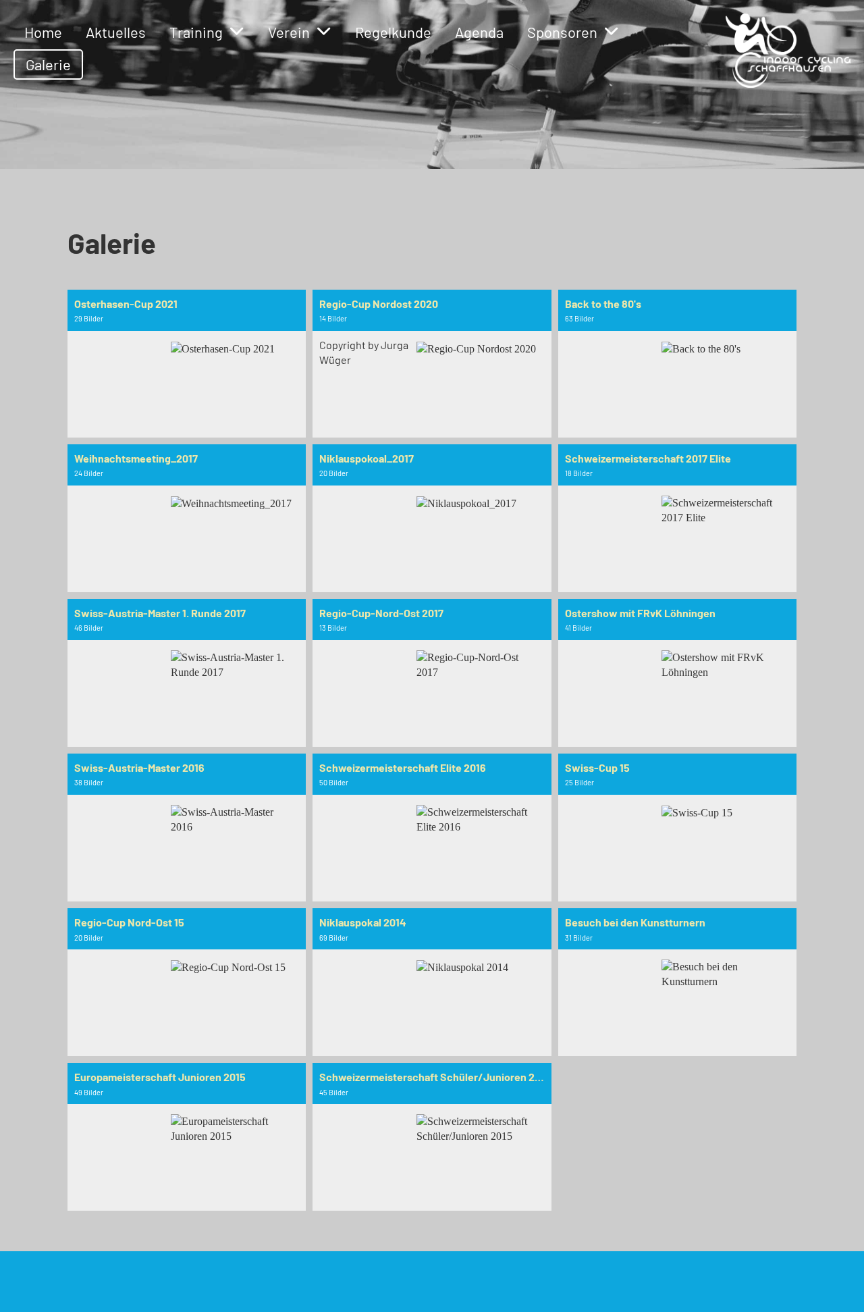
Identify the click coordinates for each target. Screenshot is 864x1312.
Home (43, 32)
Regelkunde (393, 32)
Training (196, 32)
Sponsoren (562, 32)
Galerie (48, 64)
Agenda (479, 32)
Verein (289, 32)
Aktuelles (116, 32)
